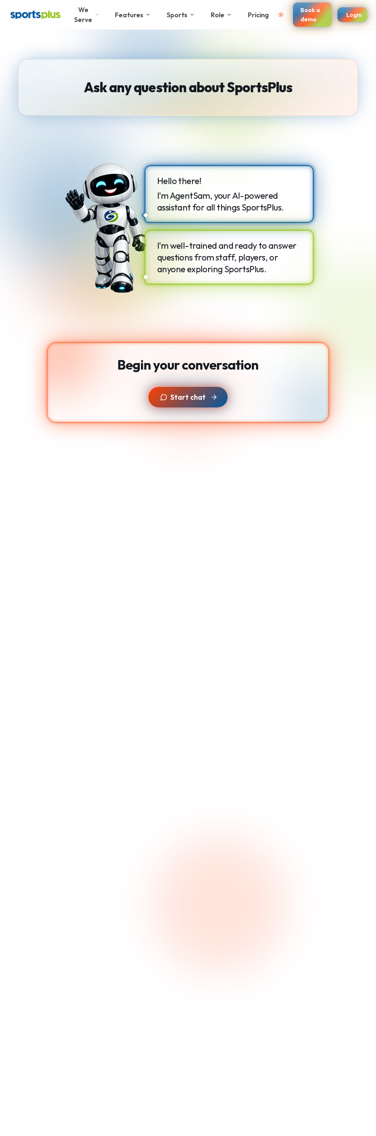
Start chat (188, 397)
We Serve (83, 15)
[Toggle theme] (281, 14)
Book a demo (310, 14)
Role (217, 15)
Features (129, 15)
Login (354, 14)
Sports (177, 15)
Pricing (258, 15)
